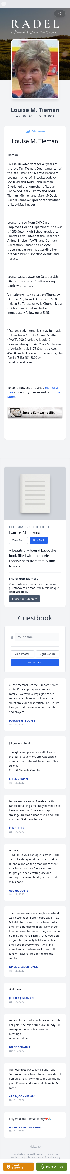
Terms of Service (45, 1157)
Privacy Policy (25, 1157)
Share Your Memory (24, 598)
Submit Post (35, 662)
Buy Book (39, 540)
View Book (18, 540)
